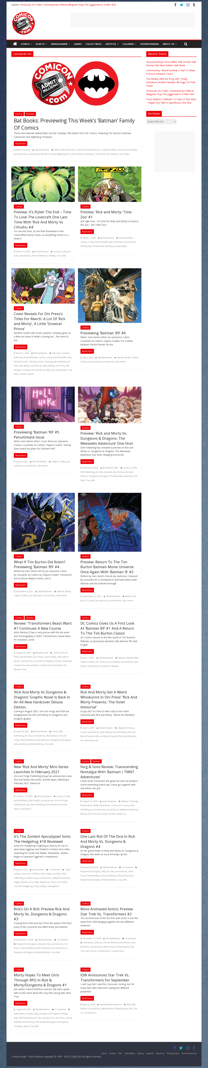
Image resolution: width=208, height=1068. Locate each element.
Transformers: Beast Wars (26, 665)
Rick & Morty (28, 1022)
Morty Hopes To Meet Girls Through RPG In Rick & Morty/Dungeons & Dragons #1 (40, 979)
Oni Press (60, 365)
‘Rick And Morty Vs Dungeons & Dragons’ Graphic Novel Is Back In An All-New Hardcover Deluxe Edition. (42, 699)
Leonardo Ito (33, 154)
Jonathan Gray (31, 878)
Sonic (53, 882)
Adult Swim (19, 1013)
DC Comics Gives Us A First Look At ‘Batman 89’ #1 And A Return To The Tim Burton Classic (107, 628)
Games (78, 43)
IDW (59, 656)
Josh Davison (38, 869)
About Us (168, 43)
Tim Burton (100, 154)
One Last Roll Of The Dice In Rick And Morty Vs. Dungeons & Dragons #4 (107, 841)
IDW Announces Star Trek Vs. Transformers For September (104, 977)
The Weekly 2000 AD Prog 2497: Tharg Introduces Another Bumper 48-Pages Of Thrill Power (170, 82)
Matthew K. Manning (129, 809)
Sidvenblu (67, 661)
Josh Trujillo (34, 800)
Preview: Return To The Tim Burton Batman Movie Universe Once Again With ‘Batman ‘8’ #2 (107, 566)
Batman (121, 657)
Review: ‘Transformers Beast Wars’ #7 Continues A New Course (43, 626)
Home (104, 1053)
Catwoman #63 (109, 149)
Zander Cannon (27, 374)
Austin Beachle (30, 357)
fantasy (64, 1013)
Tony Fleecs (25, 808)
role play (18, 1026)
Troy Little (61, 255)
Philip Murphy (123, 946)
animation (87, 942)
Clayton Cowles (59, 461)
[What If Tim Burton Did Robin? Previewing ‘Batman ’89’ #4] (43, 495)
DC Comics (89, 600)
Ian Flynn (57, 873)
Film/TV (40, 43)
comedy (29, 1013)
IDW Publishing (87, 472)
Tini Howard (112, 154)
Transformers (117, 951)
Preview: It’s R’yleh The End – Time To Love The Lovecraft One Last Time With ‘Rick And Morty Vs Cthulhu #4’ (42, 219)
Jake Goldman (115, 242)
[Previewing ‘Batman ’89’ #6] (109, 270)
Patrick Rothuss (94, 875)
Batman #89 (132, 657)
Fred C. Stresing (45, 361)
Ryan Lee (50, 370)
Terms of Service (189, 1053)
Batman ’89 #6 (123, 357)
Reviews (29, 617)
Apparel (150, 1053)
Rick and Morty (107, 246)
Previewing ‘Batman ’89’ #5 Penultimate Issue (36, 434)
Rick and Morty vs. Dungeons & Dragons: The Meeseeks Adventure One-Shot (109, 476)
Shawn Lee (121, 813)
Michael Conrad (48, 154)
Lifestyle (110, 43)
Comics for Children (30, 873)
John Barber (124, 942)
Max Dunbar (51, 735)
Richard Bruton (41, 251)
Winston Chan (20, 669)
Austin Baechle (125, 237)
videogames (53, 886)
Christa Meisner (111, 942)
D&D (36, 1013)
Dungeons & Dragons (90, 871)
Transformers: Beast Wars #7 (52, 665)
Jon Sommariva (98, 809)
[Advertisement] (132, 20)
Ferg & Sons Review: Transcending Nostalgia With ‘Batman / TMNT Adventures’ (109, 771)
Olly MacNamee (42, 149)
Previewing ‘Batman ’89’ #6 (103, 332)
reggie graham (20, 882)
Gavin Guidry (50, 656)
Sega (36, 882)
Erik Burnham (26, 656)
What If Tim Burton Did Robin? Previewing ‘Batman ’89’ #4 (39, 564)
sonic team (62, 882)
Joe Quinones (20, 154)
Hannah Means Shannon (110, 1004)
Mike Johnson (109, 946)
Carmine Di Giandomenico (88, 149)
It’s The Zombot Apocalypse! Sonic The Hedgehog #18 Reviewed (42, 839)
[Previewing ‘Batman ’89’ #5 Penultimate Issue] (43, 388)
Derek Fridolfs (101, 242)
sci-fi (31, 882)
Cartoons (98, 942)
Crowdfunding (149, 43)
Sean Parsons (94, 813)
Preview (96, 246)
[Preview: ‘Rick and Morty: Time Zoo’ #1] (109, 168)
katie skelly (24, 365)
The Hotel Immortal (89, 740)
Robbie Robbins (36, 744)
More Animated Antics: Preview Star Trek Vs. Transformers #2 (106, 911)
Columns (128, 43)
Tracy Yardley (40, 886)
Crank (64, 251)
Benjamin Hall (41, 652)
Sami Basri (89, 154)
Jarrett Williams (21, 800)
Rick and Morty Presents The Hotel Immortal (116, 736)
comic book (58, 652)
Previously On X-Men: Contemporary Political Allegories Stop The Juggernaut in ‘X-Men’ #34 (68, 4)
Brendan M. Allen (110, 467)
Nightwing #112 (64, 154)
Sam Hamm (77, 154)
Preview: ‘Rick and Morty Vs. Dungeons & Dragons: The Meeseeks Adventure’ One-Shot (106, 438)
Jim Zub (98, 472)
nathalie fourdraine (61, 878)
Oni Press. (60, 1017)
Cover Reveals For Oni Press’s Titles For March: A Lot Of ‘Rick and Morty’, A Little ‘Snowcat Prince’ (39, 321)
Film (120, 1053)
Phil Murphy (85, 246)
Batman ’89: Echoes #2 (64, 149)
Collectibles (93, 43)
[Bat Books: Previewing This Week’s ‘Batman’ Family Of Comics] (76, 61)
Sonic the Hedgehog (23, 886)
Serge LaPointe (108, 813)
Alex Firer (56, 353)
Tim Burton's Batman (109, 666)
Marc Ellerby (49, 365)
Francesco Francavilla (127, 149)
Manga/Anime (59, 43)
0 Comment (54, 869)
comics (56, 251)
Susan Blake (121, 246)
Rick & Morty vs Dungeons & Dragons (53, 740)
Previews (30, 114)
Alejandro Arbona (126, 728)
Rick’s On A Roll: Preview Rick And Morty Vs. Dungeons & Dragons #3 (41, 913)
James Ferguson (44, 796)
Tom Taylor (124, 154)
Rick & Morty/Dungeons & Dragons (52, 1022)
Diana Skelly (46, 873)
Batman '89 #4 (63, 591)
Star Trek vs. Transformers (98, 951)
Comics (25, 43)
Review (58, 661)
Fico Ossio (38, 656)
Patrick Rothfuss (27, 740)
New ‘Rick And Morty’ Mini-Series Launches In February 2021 (41, 769)
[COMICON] (23, 13)
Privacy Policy (173, 1053)
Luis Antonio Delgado (44, 661)
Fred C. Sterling (30, 361)
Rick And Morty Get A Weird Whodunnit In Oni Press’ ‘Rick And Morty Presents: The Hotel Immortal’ (108, 699)
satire (25, 1026)
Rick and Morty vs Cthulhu (44, 255)
